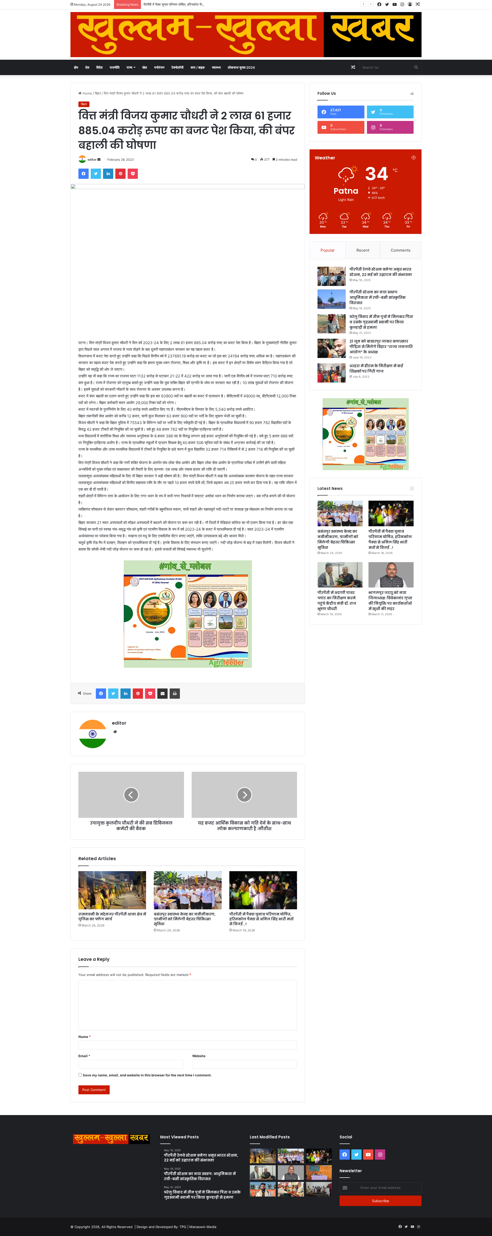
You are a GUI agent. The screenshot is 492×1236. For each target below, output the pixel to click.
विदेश (99, 67)
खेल (144, 67)
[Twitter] (96, 174)
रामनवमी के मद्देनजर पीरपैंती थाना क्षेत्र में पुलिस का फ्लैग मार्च (112, 917)
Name (84, 1037)
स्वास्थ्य (216, 67)
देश (87, 67)
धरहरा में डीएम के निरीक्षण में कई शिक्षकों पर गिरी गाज (376, 368)
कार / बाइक (198, 67)
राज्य (129, 67)
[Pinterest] (120, 174)
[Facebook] (83, 174)
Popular (328, 250)
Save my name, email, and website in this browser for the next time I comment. (147, 1075)
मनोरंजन (159, 67)
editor (92, 159)
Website (199, 1056)
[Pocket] (133, 174)
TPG (183, 1227)
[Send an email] (98, 159)
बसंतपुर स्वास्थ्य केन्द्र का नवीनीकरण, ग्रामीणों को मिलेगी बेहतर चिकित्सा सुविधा (185, 919)
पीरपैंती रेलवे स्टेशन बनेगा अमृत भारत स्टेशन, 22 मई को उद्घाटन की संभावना (381, 272)
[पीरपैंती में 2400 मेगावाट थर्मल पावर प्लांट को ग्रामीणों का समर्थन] (319, 1172)
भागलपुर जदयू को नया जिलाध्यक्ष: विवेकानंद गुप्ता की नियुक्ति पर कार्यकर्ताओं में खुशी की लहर (390, 600)
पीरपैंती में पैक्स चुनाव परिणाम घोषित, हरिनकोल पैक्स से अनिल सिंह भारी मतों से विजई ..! (196, 4)
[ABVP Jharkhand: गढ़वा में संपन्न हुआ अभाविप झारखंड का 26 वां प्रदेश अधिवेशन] (263, 1189)
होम (76, 67)
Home (86, 93)
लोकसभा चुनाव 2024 (241, 67)
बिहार (98, 93)
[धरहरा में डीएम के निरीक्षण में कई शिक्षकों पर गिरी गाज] (331, 373)
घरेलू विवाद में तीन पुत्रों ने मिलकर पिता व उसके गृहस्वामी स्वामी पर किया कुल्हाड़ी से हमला (381, 322)
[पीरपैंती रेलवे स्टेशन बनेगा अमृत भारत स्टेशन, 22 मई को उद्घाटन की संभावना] (331, 276)
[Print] (175, 693)
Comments (401, 250)
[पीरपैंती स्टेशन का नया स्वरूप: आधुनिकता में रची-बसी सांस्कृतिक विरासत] (331, 299)
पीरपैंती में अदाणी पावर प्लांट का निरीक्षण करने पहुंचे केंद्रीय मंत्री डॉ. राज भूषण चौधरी (336, 600)
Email (84, 1056)
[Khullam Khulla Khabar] (246, 34)
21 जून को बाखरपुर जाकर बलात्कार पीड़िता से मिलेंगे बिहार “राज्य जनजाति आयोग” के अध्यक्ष (381, 347)
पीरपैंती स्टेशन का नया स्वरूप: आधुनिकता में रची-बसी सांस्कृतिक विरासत (378, 297)
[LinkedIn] (108, 174)
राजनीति (114, 67)
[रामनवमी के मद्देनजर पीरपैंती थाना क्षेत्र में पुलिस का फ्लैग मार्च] (112, 890)
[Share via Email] (162, 693)
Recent (362, 250)
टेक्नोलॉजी (177, 67)
